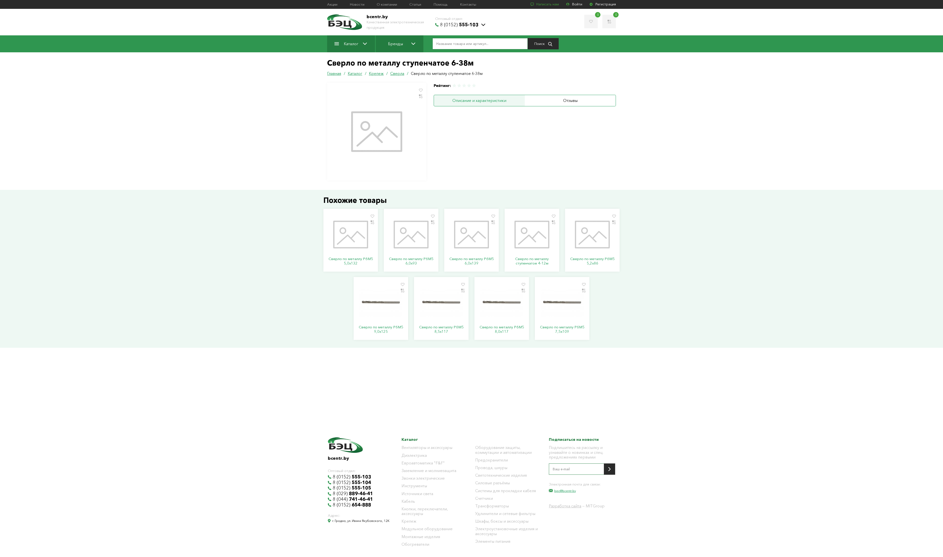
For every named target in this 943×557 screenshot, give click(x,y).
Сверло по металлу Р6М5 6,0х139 (471, 261)
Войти (577, 4)
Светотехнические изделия (501, 475)
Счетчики (484, 498)
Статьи (415, 4)
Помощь (440, 4)
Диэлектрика (414, 455)
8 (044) (353, 499)
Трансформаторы (492, 506)
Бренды (395, 43)
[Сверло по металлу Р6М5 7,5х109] (562, 302)
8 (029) (353, 493)
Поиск (540, 43)
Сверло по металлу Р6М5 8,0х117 (502, 329)
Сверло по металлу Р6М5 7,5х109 (562, 329)
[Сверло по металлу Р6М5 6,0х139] (471, 234)
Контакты (468, 4)
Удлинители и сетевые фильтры (505, 513)
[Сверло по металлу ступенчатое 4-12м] (532, 234)
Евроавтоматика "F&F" (423, 463)
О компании (387, 4)
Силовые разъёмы (492, 483)
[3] (464, 85)
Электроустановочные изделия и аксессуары (506, 531)
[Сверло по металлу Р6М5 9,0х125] (381, 302)
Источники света (417, 493)
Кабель (408, 501)
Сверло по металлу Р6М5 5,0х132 (351, 261)
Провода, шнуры (491, 467)
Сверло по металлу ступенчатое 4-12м (532, 261)
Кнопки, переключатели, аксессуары (425, 511)
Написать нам (547, 4)
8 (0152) (459, 25)
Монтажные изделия (421, 536)
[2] (459, 85)
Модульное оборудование (427, 529)
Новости (357, 4)
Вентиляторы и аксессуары (427, 447)
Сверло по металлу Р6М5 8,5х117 (441, 329)
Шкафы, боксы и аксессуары (501, 521)
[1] (454, 85)
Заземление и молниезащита (429, 470)
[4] (469, 85)
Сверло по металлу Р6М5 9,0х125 (381, 329)
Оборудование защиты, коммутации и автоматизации (503, 450)
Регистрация (606, 4)
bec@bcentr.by (565, 491)
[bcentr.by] (344, 22)
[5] (474, 85)
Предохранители (491, 460)
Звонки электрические (423, 478)
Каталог (351, 43)
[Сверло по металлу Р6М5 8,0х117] (501, 302)
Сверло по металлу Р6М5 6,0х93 (411, 261)
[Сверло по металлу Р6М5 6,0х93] (411, 234)
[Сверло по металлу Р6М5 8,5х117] (441, 302)
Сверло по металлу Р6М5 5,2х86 (592, 261)
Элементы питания (492, 541)
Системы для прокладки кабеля (505, 490)
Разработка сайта (565, 505)
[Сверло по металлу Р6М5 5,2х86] (592, 234)
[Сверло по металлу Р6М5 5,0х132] (350, 234)
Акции (332, 4)
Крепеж (409, 521)
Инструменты (414, 486)
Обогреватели (415, 544)
